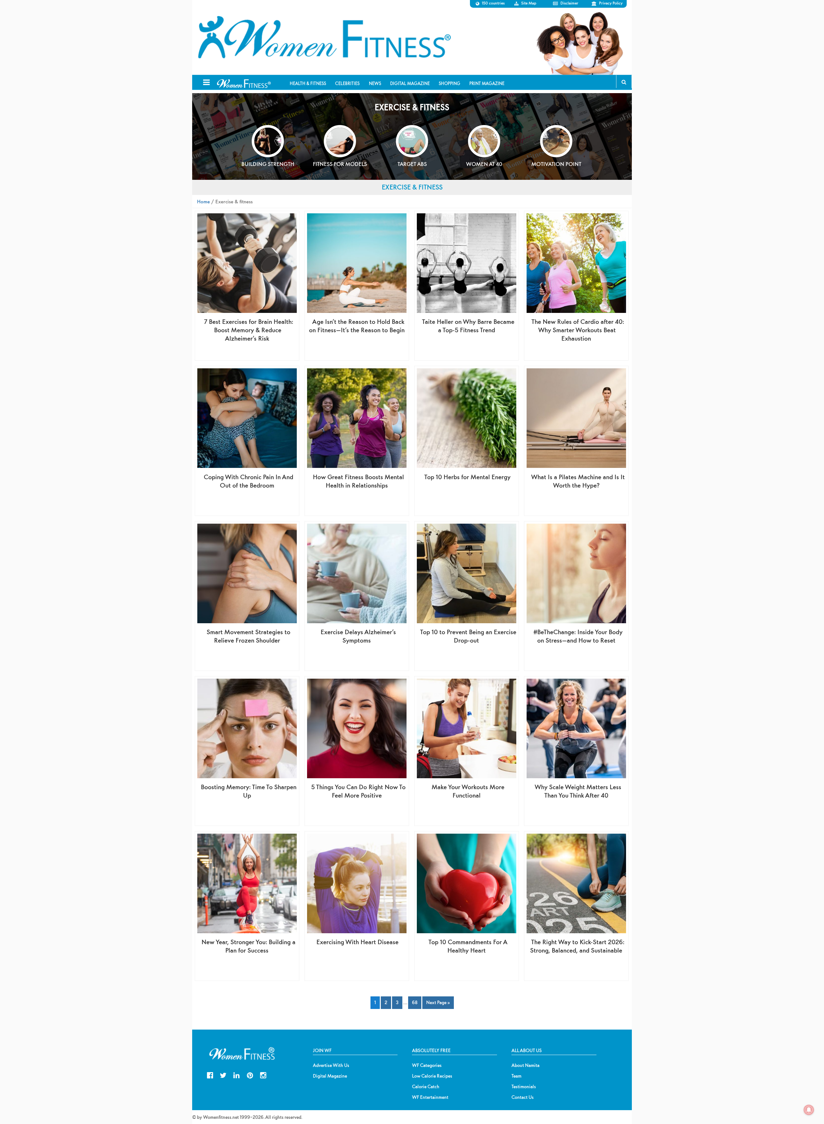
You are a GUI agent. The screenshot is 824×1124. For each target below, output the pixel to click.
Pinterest (250, 1074)
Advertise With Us (331, 1065)
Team (516, 1076)
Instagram (263, 1074)
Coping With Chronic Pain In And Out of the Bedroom (248, 481)
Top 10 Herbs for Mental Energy (467, 477)
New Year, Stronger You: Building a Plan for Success (248, 946)
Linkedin (236, 1074)
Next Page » (438, 1002)
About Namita (525, 1065)
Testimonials (523, 1087)
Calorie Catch (425, 1087)
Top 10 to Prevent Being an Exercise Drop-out (468, 636)
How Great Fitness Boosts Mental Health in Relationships (358, 481)
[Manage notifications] (809, 1110)
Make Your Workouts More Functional (468, 791)
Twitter (223, 1074)
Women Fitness (324, 37)
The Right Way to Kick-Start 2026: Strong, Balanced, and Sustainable (577, 946)
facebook (210, 1074)
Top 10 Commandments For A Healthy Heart (468, 946)
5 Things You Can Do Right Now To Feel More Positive (358, 791)
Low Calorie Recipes (432, 1076)
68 (414, 1002)
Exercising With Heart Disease (357, 942)
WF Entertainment (430, 1097)
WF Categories (427, 1065)
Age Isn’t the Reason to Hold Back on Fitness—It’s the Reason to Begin (357, 325)
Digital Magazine (330, 1076)
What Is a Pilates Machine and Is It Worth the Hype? (578, 481)
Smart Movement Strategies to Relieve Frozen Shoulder (248, 636)
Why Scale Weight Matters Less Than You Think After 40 (578, 791)
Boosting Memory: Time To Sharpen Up (248, 791)
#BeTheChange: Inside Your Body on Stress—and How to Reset (578, 636)
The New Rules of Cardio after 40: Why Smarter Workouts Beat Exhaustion (577, 329)
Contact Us (522, 1097)
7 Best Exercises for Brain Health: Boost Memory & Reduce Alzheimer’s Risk (248, 329)
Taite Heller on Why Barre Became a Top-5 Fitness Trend (468, 325)
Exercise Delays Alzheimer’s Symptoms (358, 636)
